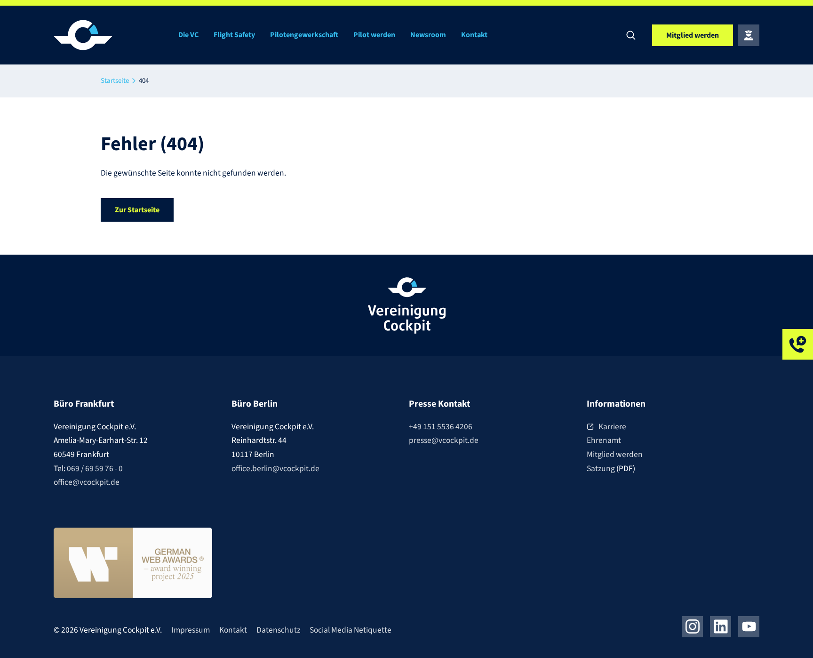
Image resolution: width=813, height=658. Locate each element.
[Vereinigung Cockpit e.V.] (110, 35)
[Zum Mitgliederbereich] (748, 35)
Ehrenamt (604, 440)
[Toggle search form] (631, 35)
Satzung (601, 468)
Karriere (612, 427)
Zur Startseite (137, 210)
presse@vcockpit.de (443, 440)
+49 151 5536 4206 (440, 427)
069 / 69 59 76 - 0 (95, 468)
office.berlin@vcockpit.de (275, 468)
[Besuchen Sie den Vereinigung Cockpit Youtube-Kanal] (748, 626)
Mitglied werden (615, 454)
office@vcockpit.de (87, 482)
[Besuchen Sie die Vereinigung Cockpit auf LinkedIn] (720, 626)
